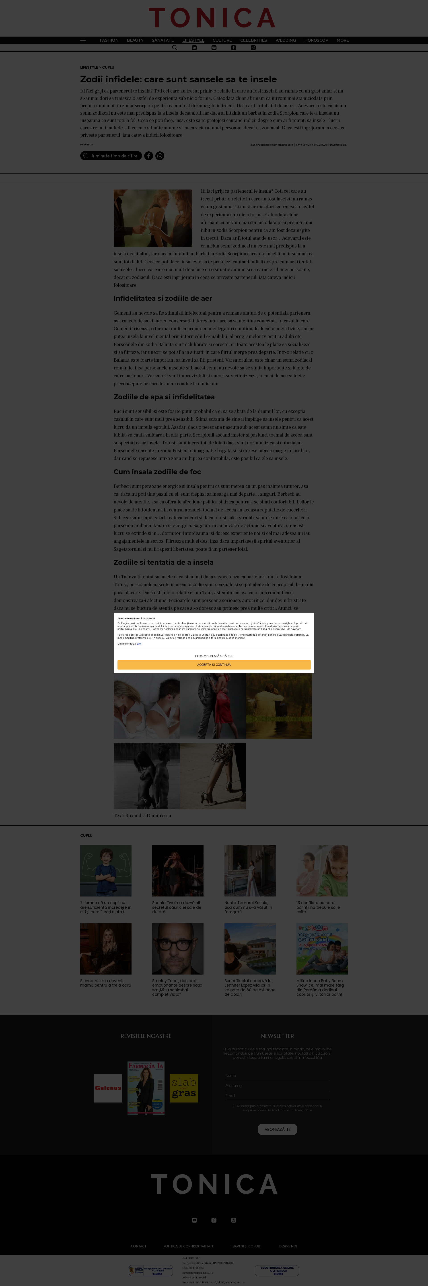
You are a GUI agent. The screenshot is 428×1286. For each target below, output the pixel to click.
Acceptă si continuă (214, 664)
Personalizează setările (214, 655)
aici (139, 643)
